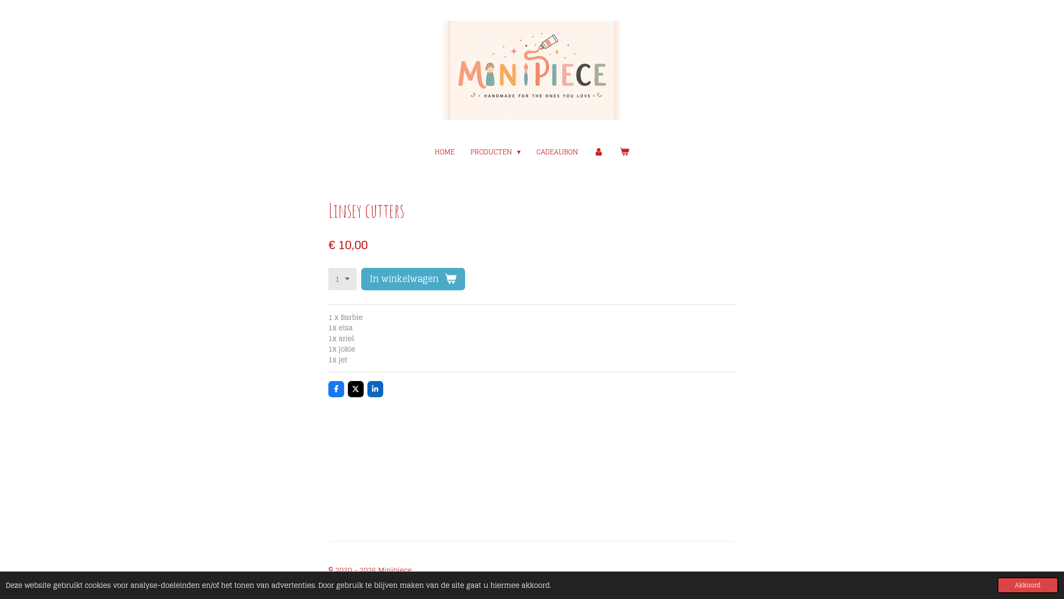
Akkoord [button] (1028, 585)
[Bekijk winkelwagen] (624, 151)
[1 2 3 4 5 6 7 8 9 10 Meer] (342, 279)
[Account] (599, 151)
